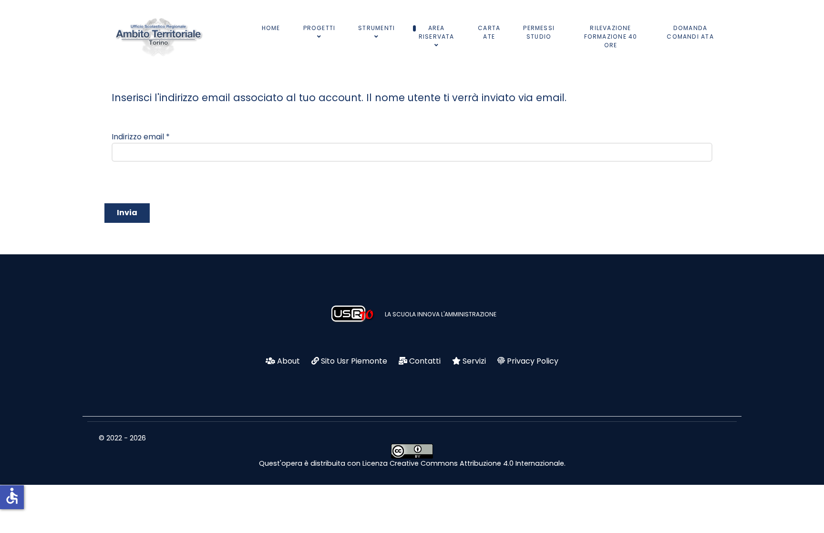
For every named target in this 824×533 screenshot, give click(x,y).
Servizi (474, 360)
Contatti (425, 360)
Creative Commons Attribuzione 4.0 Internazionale (477, 463)
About (288, 360)
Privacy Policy (532, 360)
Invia (127, 212)
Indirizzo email (141, 136)
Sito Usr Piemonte (354, 360)
